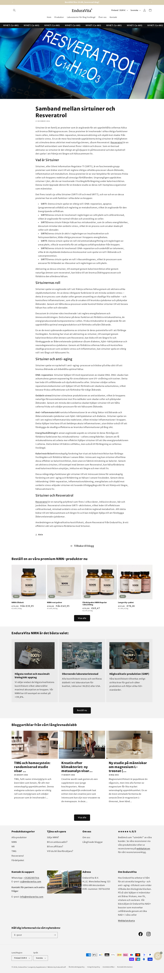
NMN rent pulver (54, 603)
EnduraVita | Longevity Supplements (32, 967)
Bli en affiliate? (55, 846)
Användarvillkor (109, 967)
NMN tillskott (18, 603)
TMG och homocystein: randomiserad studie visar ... (32, 767)
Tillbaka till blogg (84, 545)
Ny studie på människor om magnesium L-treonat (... (128, 767)
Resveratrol (117, 142)
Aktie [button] (40, 534)
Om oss (86, 837)
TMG (14, 851)
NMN (14, 842)
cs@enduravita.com (30, 881)
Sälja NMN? (53, 837)
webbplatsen (143, 848)
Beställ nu (82, 710)
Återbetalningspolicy (77, 967)
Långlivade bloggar (93, 842)
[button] (14, 10)
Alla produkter (19, 837)
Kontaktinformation (125, 967)
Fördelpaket (18, 860)
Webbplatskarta (126, 920)
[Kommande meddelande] (151, 2)
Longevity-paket (126, 603)
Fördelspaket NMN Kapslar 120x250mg (95, 604)
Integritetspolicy (93, 967)
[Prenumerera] (55, 935)
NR (13, 846)
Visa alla (82, 618)
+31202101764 (31, 877)
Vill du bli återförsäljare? (60, 851)
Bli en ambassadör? (57, 842)
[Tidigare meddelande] (12, 2)
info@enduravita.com (31, 896)
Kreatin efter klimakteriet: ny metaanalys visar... (77, 767)
